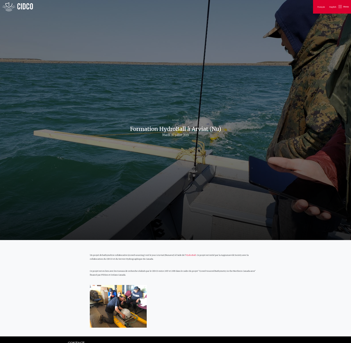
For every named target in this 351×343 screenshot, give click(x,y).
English (332, 7)
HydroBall (191, 255)
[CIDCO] (17, 7)
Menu (346, 6)
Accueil (175, 120)
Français (321, 7)
